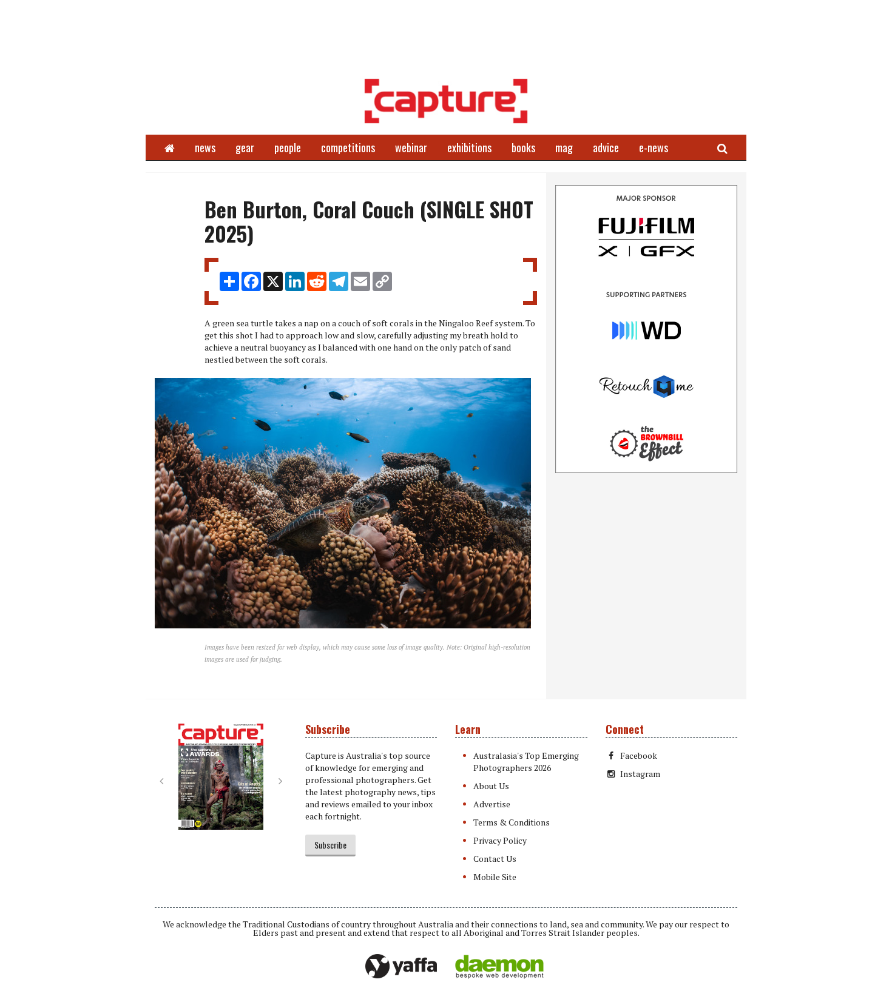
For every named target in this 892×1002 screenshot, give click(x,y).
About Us (491, 786)
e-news (653, 147)
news (205, 147)
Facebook (638, 755)
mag (564, 147)
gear (244, 147)
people (287, 147)
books (523, 147)
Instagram (640, 773)
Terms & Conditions (511, 822)
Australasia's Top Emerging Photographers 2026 (526, 761)
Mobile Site (494, 877)
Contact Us (494, 858)
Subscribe (330, 844)
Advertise (491, 804)
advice (606, 147)
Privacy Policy (500, 840)
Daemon (499, 967)
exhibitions (469, 147)
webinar (411, 147)
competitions (348, 147)
